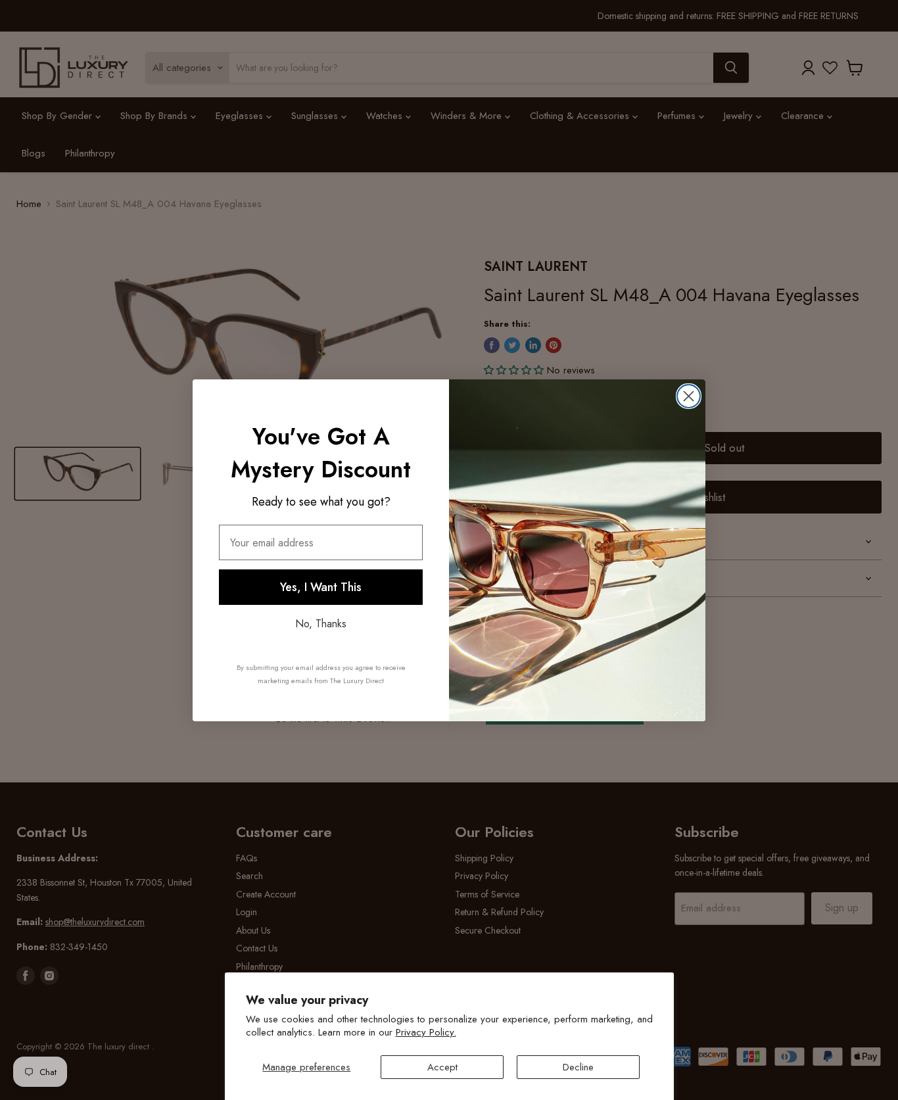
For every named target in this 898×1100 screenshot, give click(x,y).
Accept (442, 1067)
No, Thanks (320, 623)
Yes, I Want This (321, 587)
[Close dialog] (688, 396)
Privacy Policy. (426, 1032)
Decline (578, 1067)
